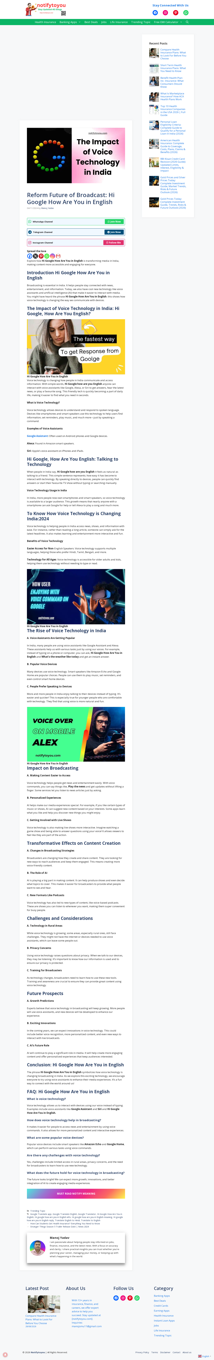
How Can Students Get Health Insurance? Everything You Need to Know (65, 1223)
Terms (154, 1352)
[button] (187, 22)
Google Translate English (65, 1214)
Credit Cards (161, 1305)
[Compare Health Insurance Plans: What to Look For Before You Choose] (44, 1304)
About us (187, 1352)
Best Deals (91, 22)
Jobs (104, 22)
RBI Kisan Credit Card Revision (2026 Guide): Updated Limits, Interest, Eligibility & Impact (173, 164)
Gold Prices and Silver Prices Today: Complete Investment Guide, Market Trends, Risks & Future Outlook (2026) (173, 185)
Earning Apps (161, 1310)
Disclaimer (165, 1352)
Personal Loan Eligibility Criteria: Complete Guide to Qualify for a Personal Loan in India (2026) (173, 127)
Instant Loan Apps (164, 1320)
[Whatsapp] (46, 256)
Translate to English (90, 1220)
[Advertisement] (76, 76)
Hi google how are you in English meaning (92, 1217)
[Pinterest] (41, 256)
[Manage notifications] (5, 1354)
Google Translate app (41, 1214)
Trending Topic (141, 22)
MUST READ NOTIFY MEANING (76, 1193)
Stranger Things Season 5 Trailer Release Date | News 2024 (59, 1226)
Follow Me (115, 242)
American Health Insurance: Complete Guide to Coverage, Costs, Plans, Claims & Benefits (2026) (172, 146)
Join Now (115, 221)
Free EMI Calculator (166, 22)
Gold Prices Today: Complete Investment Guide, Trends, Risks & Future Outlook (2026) (173, 203)
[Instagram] (52, 256)
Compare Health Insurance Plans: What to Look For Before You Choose (173, 54)
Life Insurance (119, 22)
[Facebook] (29, 256)
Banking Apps (68, 22)
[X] (35, 256)
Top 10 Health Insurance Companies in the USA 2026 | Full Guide (172, 110)
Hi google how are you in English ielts (53, 1217)
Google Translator (87, 1214)
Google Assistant (37, 436)
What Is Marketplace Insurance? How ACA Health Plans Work (172, 96)
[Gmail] (58, 256)
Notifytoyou (38, 1352)
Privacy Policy (142, 1352)
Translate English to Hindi (67, 1220)
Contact (176, 1352)
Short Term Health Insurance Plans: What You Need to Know (173, 68)
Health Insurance (45, 22)
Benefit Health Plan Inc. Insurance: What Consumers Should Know (172, 82)
